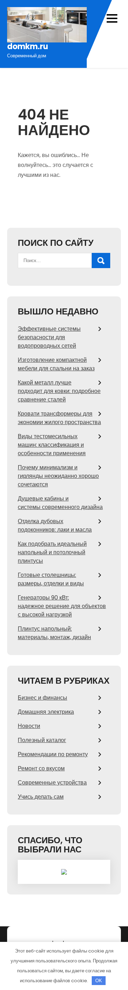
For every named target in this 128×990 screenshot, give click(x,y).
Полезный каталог (42, 740)
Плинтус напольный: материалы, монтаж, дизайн (54, 633)
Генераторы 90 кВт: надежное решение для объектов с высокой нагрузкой (62, 606)
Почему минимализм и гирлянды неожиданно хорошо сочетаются (58, 475)
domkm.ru (27, 46)
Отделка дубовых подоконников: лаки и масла (55, 525)
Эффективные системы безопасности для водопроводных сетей (49, 337)
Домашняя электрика (46, 712)
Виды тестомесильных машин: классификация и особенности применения (52, 444)
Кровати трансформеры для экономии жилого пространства (59, 418)
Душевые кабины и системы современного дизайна (60, 502)
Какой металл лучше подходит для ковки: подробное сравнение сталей (59, 391)
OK (98, 980)
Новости (29, 726)
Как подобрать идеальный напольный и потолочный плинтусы (52, 552)
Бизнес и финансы (42, 698)
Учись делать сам (41, 797)
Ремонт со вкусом (41, 768)
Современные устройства (52, 782)
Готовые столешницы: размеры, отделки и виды (51, 579)
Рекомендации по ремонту (53, 754)
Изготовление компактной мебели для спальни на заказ (56, 364)
